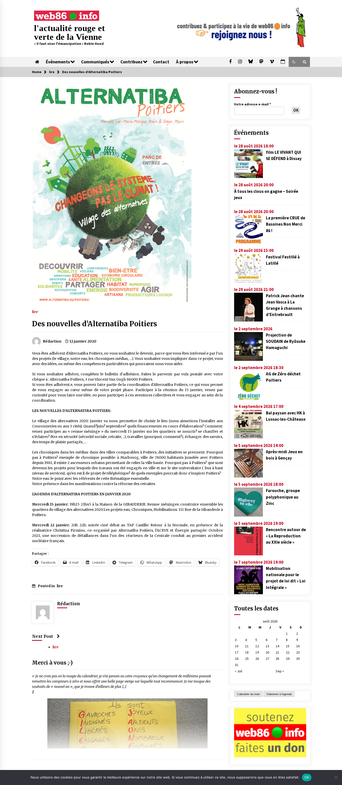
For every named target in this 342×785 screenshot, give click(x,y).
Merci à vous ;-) (52, 662)
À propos (184, 62)
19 (257, 652)
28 (277, 658)
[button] (294, 62)
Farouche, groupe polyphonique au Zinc (283, 497)
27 (267, 658)
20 (267, 652)
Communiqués (95, 62)
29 (287, 658)
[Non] (335, 777)
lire (35, 311)
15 (287, 646)
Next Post (42, 636)
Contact (161, 62)
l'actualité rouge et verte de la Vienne (69, 32)
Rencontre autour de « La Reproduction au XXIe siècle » (286, 536)
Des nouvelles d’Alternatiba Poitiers (94, 323)
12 (257, 646)
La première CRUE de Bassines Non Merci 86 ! (285, 224)
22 (287, 652)
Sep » (280, 671)
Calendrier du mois (248, 694)
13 (267, 646)
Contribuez (131, 62)
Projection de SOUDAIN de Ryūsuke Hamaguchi (285, 341)
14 (277, 646)
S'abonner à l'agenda (279, 694)
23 (298, 652)
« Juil (238, 671)
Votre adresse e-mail (252, 104)
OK (306, 777)
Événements (58, 62)
